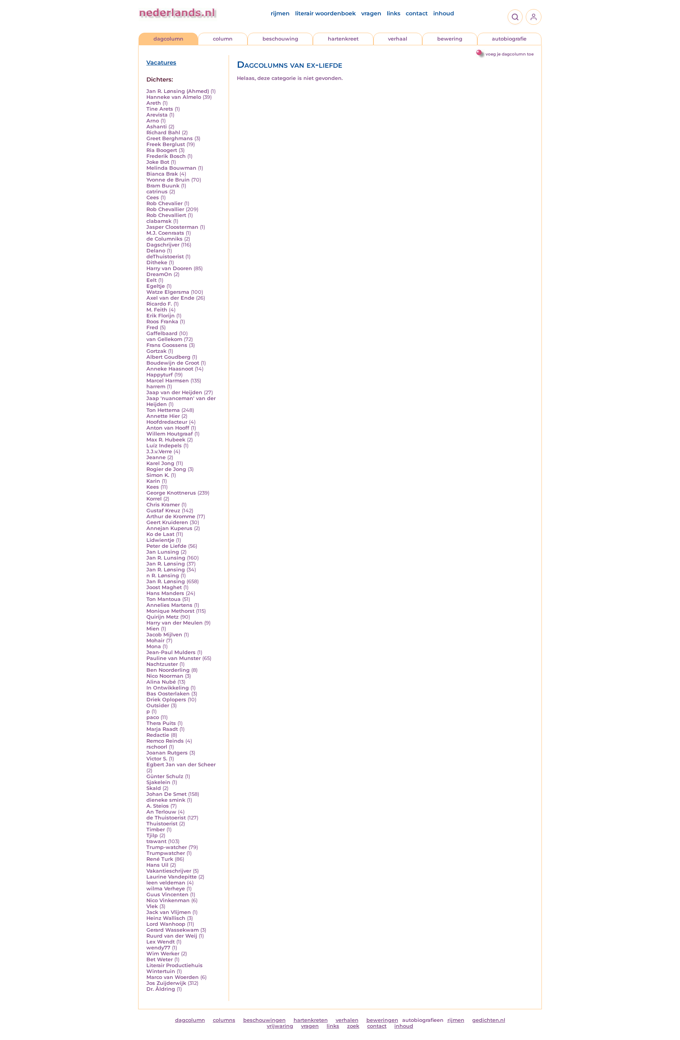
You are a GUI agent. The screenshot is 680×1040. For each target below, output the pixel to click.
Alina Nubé (161, 682)
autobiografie (509, 39)
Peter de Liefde (166, 546)
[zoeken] (515, 16)
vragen (371, 13)
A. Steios (157, 806)
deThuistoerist (165, 257)
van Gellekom (164, 339)
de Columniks (164, 239)
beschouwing (280, 39)
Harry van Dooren (169, 268)
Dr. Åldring (160, 989)
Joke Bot (157, 162)
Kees (152, 487)
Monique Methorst (170, 611)
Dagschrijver (162, 245)
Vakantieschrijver (168, 871)
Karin (153, 481)
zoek (353, 1026)
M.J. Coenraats (165, 233)
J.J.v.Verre (159, 451)
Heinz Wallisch (165, 918)
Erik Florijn (160, 316)
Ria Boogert (161, 150)
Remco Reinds (165, 741)
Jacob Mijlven (164, 635)
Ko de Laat (160, 534)
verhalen (347, 1020)
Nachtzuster (162, 664)
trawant (156, 841)
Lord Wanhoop (165, 924)
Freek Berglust (165, 144)
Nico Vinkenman (168, 900)
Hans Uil (157, 865)
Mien (152, 629)
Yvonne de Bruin (168, 180)
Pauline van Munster (173, 658)
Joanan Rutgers (167, 753)
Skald (153, 788)
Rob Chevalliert (166, 215)
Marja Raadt (162, 729)
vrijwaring (280, 1026)
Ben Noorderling (168, 670)
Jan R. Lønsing (165, 564)
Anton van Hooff (167, 428)
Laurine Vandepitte (171, 877)
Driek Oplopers (166, 700)
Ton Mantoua (163, 599)
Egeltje (155, 286)
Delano (155, 251)
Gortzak (156, 351)
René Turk (159, 859)
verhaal (397, 39)
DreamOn (159, 274)
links (393, 13)
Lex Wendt (160, 942)
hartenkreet (343, 39)
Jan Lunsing (162, 552)
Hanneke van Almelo (173, 97)
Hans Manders (165, 593)
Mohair (155, 640)
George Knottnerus (171, 493)
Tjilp (152, 835)
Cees (152, 197)
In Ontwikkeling (167, 688)
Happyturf (159, 375)
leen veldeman (165, 883)
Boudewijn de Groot (172, 363)
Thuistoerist (161, 824)
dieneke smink (165, 800)
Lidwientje (160, 540)
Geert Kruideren (167, 522)
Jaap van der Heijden (174, 392)
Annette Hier (163, 416)
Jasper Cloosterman (172, 227)
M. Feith (156, 310)
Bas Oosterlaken (168, 694)
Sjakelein (158, 782)
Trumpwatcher (165, 853)
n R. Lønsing (162, 575)
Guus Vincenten (167, 894)
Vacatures (161, 62)
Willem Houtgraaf (169, 434)
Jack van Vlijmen (168, 912)
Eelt (151, 280)
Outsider (157, 705)
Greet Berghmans (169, 138)
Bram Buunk (162, 186)
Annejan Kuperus (169, 528)
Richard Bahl (163, 132)
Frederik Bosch (166, 156)
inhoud (443, 13)
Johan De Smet (166, 794)
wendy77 (158, 948)
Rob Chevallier (165, 209)
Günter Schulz (164, 776)
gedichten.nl (488, 1020)
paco (152, 717)
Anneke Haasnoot (169, 369)
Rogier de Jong (166, 469)
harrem (155, 386)
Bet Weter (159, 959)
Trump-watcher (166, 847)
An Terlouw (161, 812)
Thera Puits (161, 723)
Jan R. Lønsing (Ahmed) (177, 91)
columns (224, 1020)
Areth (153, 103)
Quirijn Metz (162, 617)
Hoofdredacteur (166, 422)
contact (417, 13)
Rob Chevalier (164, 203)
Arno (152, 121)
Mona (153, 646)
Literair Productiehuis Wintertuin (174, 968)
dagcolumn (168, 39)
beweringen (382, 1020)
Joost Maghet (164, 587)
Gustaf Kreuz (163, 511)
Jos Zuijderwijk (166, 983)
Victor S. (156, 759)
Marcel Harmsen (167, 381)
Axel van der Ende (170, 298)
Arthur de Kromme (170, 516)
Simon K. (157, 475)
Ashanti (156, 127)
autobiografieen (422, 1020)
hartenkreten (311, 1020)
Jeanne (156, 457)
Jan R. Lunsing (165, 558)
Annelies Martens (169, 605)
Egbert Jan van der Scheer (181, 764)
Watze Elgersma (167, 292)
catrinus (157, 192)
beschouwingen (264, 1020)
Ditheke (156, 262)
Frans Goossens (166, 345)
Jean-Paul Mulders (171, 652)
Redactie (157, 735)
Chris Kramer (163, 505)
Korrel (154, 499)
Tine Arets (159, 109)
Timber (155, 829)
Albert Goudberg (168, 357)
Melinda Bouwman (171, 168)
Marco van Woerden (172, 977)
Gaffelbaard (161, 333)
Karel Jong (160, 463)
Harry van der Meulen (174, 623)
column (223, 39)
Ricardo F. (159, 304)
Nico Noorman (164, 676)
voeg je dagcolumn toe (510, 54)
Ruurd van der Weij (171, 936)
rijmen (280, 13)
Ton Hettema (163, 410)
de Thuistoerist (166, 818)
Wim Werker (162, 954)
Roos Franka (162, 321)
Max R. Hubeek (165, 440)
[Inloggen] (533, 17)
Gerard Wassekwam (172, 930)
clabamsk (159, 221)
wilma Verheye (165, 889)
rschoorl (156, 747)
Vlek (152, 906)
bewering (449, 39)
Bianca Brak (162, 174)
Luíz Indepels (164, 446)
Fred (152, 327)
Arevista (157, 115)
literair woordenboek (325, 13)
